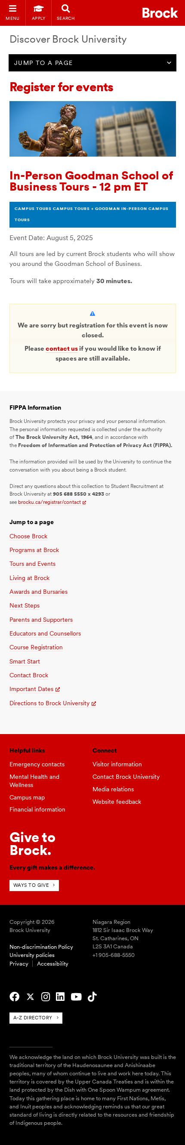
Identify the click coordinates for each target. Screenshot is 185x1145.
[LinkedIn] (60, 997)
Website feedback (116, 802)
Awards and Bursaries (38, 592)
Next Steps (24, 605)
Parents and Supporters (41, 619)
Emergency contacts (37, 764)
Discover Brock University (68, 39)
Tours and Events (32, 564)
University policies (32, 955)
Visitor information (117, 764)
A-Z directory (32, 1018)
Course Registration (36, 647)
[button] (43, 62)
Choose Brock (28, 536)
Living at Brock (29, 578)
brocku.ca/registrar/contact (49, 502)
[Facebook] (14, 997)
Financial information (37, 809)
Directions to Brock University (49, 703)
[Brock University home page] (160, 12)
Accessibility (52, 963)
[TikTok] (92, 997)
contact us (62, 348)
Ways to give (31, 885)
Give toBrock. (32, 843)
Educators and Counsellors (45, 633)
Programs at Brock (34, 550)
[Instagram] (45, 997)
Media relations (113, 789)
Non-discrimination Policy (41, 947)
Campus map (27, 797)
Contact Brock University (126, 777)
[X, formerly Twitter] (30, 997)
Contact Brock (28, 675)
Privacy (18, 963)
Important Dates (31, 689)
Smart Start (24, 661)
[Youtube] (76, 997)
